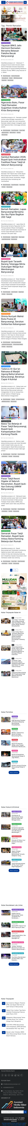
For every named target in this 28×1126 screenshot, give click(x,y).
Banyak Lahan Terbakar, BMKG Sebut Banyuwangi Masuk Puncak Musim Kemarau (16, 1034)
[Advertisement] (14, 695)
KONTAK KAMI (14, 1123)
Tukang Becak (5, 78)
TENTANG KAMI (6, 1123)
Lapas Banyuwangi (6, 239)
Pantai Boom (4, 456)
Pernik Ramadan (6, 75)
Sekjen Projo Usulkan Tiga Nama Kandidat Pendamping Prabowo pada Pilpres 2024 (16, 1012)
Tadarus (13, 399)
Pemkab (18, 132)
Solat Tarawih (14, 291)
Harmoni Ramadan (15, 75)
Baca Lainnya (14, 772)
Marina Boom (13, 132)
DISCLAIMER (22, 1123)
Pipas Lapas (21, 237)
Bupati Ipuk (21, 291)
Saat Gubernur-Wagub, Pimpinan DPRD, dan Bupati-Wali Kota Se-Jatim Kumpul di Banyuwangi (15, 1004)
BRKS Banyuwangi (18, 78)
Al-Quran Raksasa (20, 399)
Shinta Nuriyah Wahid (18, 344)
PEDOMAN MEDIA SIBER (18, 1125)
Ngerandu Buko (5, 132)
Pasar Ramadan (14, 130)
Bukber (10, 78)
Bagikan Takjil (14, 237)
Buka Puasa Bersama (16, 342)
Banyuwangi (10, 80)
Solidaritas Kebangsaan (7, 344)
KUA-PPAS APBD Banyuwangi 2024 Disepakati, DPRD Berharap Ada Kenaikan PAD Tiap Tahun (16, 1026)
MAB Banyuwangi (6, 401)
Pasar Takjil (22, 130)
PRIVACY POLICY (7, 1125)
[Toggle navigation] (3, 2)
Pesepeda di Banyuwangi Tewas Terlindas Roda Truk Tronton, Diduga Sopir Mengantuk (15, 1019)
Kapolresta (4, 80)
